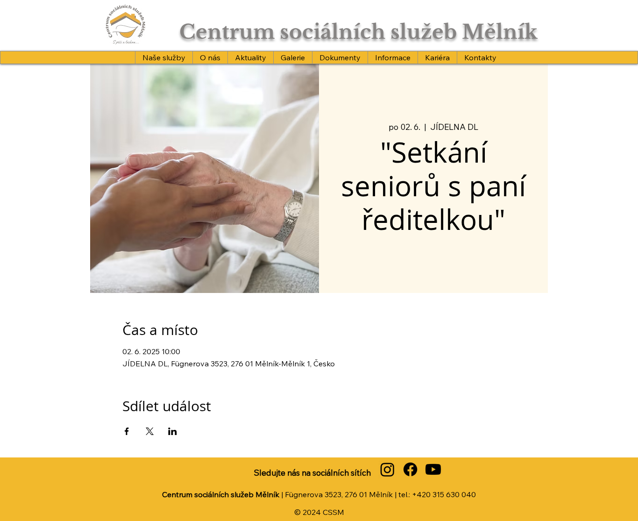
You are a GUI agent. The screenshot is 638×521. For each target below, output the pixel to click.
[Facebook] (410, 469)
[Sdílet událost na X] (149, 431)
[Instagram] (387, 469)
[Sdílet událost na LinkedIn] (172, 431)
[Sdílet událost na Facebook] (126, 431)
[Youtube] (433, 469)
